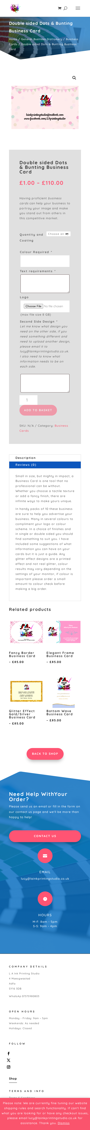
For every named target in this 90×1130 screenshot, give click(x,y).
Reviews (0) (25, 465)
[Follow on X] (44, 1060)
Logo (24, 297)
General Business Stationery (41, 39)
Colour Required (36, 252)
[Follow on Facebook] (44, 1053)
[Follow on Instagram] (44, 1067)
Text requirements (37, 271)
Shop (13, 1078)
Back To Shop (45, 754)
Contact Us (45, 836)
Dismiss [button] (64, 1123)
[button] (74, 78)
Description (25, 458)
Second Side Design (38, 321)
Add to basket (38, 410)
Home (13, 39)
